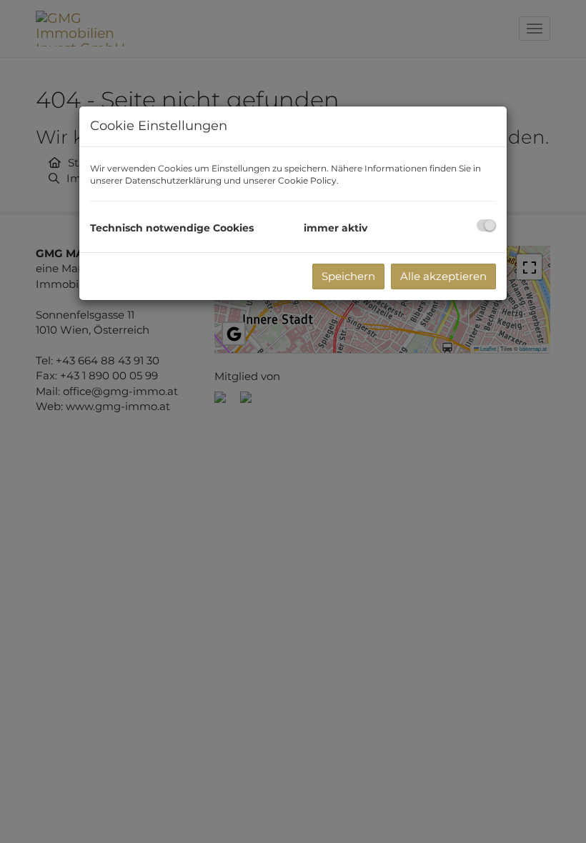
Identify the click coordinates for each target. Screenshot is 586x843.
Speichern (348, 276)
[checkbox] (486, 225)
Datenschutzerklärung (173, 180)
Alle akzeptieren (443, 276)
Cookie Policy (307, 180)
